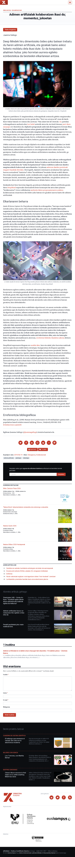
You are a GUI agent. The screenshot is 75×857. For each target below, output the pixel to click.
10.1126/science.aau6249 (12, 425)
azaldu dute (35, 345)
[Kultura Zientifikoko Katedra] (23, 819)
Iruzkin (5, 674)
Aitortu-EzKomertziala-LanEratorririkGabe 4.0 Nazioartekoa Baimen (37, 853)
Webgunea (6, 707)
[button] (20, 443)
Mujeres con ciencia (10, 752)
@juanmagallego (30, 432)
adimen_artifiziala (9, 458)
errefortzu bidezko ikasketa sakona (50, 338)
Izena (5, 693)
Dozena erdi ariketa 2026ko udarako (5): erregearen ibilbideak (27, 571)
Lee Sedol (31, 124)
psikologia (18, 458)
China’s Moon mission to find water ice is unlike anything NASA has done (15, 775)
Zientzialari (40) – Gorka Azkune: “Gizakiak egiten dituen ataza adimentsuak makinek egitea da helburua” (13, 600)
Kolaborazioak (17, 10)
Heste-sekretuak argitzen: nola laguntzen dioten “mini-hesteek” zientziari (31, 576)
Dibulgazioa (7, 10)
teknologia (26, 458)
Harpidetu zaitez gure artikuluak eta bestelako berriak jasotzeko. (35, 469)
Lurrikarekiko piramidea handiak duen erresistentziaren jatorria (27, 579)
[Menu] (70, 2)
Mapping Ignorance (10, 770)
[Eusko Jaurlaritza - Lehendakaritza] (38, 839)
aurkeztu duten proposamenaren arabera (47, 190)
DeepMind (11, 188)
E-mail (5, 700)
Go (60, 122)
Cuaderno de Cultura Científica (14, 735)
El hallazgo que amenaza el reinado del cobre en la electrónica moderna (15, 740)
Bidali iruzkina (9, 715)
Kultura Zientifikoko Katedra (20, 851)
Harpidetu (61, 474)
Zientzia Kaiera (11, 853)
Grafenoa (9, 574)
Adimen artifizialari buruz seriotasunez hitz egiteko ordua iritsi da (13, 613)
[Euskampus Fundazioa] (59, 819)
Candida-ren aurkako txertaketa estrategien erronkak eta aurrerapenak (29, 568)
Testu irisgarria (10, 30)
